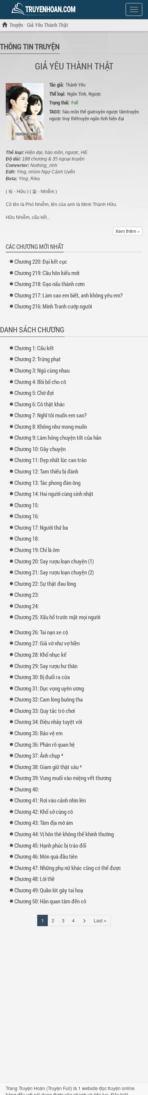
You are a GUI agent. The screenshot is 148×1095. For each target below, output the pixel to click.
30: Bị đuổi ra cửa (42, 677)
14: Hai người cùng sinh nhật (53, 493)
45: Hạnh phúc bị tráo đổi (50, 845)
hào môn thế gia (78, 111)
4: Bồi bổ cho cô (40, 381)
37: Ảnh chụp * (38, 755)
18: (26, 538)
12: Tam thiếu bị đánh (46, 471)
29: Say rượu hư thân (45, 666)
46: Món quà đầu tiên (45, 856)
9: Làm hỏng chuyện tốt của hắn (57, 437)
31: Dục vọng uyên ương (49, 688)
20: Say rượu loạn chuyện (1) (54, 561)
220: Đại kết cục (40, 261)
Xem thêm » (127, 231)
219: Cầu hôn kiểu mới (46, 273)
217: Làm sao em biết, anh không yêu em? (68, 295)
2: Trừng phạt (37, 359)
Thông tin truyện (30, 46)
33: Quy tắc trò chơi (44, 710)
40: (26, 789)
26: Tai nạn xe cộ (41, 632)
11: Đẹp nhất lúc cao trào (50, 460)
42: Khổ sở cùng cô (43, 811)
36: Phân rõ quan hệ (44, 744)
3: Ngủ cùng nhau (41, 370)
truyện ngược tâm (110, 111)
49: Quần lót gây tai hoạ (48, 890)
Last (100, 920)
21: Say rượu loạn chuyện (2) (54, 572)
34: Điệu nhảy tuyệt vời (48, 721)
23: (26, 594)
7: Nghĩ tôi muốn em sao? (50, 415)
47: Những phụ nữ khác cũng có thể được (67, 868)
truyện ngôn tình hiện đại (100, 118)
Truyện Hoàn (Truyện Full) (45, 1088)
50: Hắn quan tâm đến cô (50, 901)
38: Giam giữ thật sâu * (48, 767)
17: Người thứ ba (41, 527)
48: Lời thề (34, 879)
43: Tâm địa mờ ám (43, 822)
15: (26, 505)
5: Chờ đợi (34, 392)
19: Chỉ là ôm (37, 550)
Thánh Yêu (75, 84)
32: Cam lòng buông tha (48, 699)
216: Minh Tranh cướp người (53, 306)
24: (26, 606)
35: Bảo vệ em (38, 733)
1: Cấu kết (34, 348)
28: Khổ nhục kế (40, 654)
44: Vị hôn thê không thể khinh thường (64, 834)
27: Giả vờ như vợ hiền (47, 643)
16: (26, 516)
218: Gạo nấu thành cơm (49, 284)
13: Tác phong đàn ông (47, 482)
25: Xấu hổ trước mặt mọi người (57, 617)
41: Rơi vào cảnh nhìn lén (50, 800)
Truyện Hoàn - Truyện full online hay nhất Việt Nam (45, 9)
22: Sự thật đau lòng (45, 583)
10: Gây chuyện (40, 449)
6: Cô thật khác (39, 404)
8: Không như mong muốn (50, 426)
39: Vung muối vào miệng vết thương (62, 778)
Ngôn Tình (76, 93)
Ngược (94, 93)
